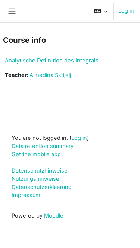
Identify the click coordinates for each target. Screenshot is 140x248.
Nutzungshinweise (35, 178)
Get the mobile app (36, 154)
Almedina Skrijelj (50, 75)
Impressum (26, 195)
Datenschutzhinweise (40, 170)
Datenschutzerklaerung (42, 187)
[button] (100, 11)
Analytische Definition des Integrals (52, 60)
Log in (126, 10)
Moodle (53, 215)
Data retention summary (43, 146)
